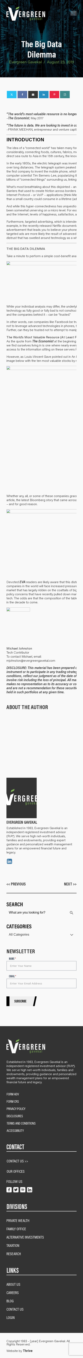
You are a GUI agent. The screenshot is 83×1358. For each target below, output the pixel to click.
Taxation (12, 1245)
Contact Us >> (17, 1160)
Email (12, 976)
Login (10, 1317)
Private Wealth (17, 1220)
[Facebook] (22, 94)
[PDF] (65, 94)
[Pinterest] (54, 94)
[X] (12, 94)
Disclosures (15, 1116)
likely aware (51, 582)
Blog (10, 1300)
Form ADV (13, 1094)
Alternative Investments (25, 1237)
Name (12, 959)
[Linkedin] (44, 94)
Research (13, 1253)
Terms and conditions (21, 1123)
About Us (13, 1284)
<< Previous (16, 883)
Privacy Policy (16, 1109)
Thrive (28, 1350)
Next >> (70, 883)
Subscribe (20, 1001)
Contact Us (15, 1309)
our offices (16, 1171)
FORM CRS (13, 1101)
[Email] (33, 94)
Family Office (16, 1228)
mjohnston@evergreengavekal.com (30, 660)
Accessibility (15, 1131)
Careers (12, 1292)
